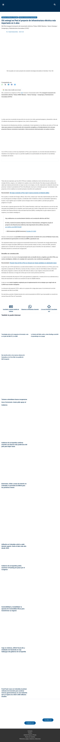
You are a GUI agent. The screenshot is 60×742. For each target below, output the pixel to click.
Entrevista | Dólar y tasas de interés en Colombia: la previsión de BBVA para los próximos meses (13, 485)
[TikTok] (13, 716)
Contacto (30, 731)
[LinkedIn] (8, 84)
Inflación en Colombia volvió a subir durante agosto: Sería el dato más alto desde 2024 (13, 546)
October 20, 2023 (31, 231)
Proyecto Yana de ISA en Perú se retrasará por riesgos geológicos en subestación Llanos (33, 263)
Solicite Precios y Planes (30, 735)
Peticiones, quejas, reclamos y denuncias (30, 739)
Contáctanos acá (30, 723)
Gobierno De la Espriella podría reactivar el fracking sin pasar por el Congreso (13, 567)
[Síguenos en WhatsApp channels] (30, 306)
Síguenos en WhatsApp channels (30, 309)
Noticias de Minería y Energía (9, 17)
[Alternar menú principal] (3, 4)
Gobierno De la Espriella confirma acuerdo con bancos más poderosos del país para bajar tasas (14, 444)
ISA (22, 92)
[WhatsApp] (2, 84)
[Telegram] (15, 84)
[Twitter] (4, 716)
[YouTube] (15, 716)
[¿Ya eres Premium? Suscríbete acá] (49, 306)
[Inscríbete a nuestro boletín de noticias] (11, 306)
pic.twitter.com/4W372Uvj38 (13, 227)
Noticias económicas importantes (28, 17)
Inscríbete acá (47, 720)
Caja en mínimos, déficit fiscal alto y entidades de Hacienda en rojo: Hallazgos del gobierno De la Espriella (13, 650)
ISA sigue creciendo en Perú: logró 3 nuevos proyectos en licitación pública (29, 193)
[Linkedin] (7, 716)
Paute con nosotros (30, 737)
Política (30, 733)
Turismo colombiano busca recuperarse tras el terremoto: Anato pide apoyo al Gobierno (14, 402)
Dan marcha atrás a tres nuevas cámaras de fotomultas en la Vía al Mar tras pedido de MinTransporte (13, 357)
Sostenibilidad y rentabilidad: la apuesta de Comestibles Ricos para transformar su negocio (12, 608)
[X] (5, 84)
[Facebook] (11, 84)
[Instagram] (10, 716)
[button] (55, 5)
